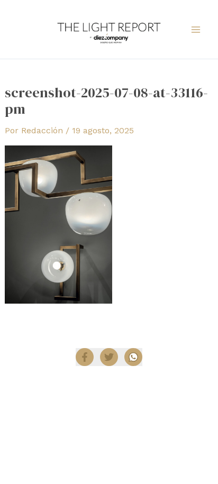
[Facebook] (85, 357)
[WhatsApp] (133, 357)
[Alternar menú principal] (195, 29)
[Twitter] (109, 357)
